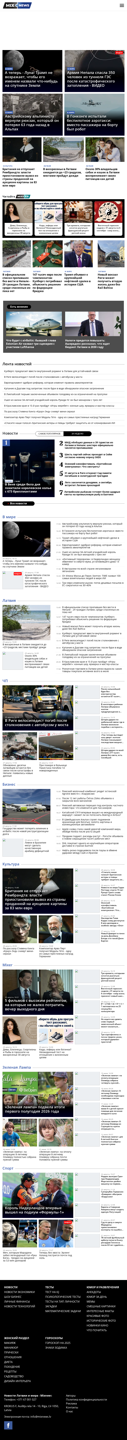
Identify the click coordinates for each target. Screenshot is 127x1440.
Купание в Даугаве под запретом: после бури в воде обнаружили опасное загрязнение (54, 388)
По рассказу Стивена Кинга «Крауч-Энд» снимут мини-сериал (39, 411)
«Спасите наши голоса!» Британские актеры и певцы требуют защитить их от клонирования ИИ (59, 423)
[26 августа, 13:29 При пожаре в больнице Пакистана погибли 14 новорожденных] (56, 746)
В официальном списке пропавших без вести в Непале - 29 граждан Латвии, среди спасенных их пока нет (16, 283)
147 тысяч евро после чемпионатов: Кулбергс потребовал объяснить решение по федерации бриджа (47, 283)
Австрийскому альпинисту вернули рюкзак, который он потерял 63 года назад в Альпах (32, 122)
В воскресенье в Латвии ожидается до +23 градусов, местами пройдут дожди (62, 172)
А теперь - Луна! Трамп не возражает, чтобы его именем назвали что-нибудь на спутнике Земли (31, 79)
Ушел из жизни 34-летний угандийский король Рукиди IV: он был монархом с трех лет (53, 399)
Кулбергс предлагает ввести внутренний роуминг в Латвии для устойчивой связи (51, 371)
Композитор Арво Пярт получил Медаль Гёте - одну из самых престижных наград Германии (57, 417)
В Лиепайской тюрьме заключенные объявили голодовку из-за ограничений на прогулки (55, 394)
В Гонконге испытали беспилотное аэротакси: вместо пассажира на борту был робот (92, 122)
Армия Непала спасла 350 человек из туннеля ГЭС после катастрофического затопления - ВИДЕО (91, 79)
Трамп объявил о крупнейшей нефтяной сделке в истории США (77, 279)
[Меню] (122, 5)
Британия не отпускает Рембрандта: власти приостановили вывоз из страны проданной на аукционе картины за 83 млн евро (20, 177)
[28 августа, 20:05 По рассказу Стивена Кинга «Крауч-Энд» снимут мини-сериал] (19, 930)
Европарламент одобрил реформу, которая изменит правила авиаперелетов (48, 382)
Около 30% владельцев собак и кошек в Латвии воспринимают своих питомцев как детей (102, 174)
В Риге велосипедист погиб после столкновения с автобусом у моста (43, 376)
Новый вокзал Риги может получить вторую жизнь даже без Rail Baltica (110, 281)
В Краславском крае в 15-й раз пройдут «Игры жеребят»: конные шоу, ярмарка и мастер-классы (59, 405)
